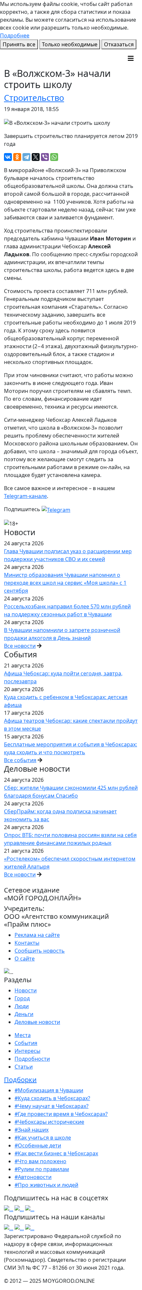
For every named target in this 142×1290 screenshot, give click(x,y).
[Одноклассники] (17, 157)
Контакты (27, 942)
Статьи (24, 1066)
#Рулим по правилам (42, 1169)
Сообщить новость (40, 950)
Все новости (20, 645)
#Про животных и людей (46, 1184)
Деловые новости (37, 1022)
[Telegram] (26, 157)
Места (23, 1035)
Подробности (32, 1058)
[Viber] (45, 157)
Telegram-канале (25, 496)
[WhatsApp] (54, 157)
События (26, 1043)
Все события (20, 760)
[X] (36, 157)
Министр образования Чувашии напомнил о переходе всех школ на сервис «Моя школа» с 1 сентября (65, 582)
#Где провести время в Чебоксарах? (61, 1114)
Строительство (34, 97)
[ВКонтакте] (8, 157)
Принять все (19, 44)
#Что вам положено (40, 1161)
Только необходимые (69, 44)
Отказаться (119, 44)
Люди (22, 1006)
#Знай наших (32, 1129)
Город (22, 998)
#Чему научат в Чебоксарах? (52, 1106)
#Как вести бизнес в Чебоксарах (56, 1153)
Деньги (24, 1014)
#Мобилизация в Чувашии (49, 1090)
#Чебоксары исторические (49, 1121)
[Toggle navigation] (131, 58)
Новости (26, 990)
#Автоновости (33, 1177)
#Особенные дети (38, 1145)
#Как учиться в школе (43, 1137)
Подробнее (14, 35)
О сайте (25, 958)
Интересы (27, 1050)
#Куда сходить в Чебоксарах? (52, 1098)
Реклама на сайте (37, 935)
